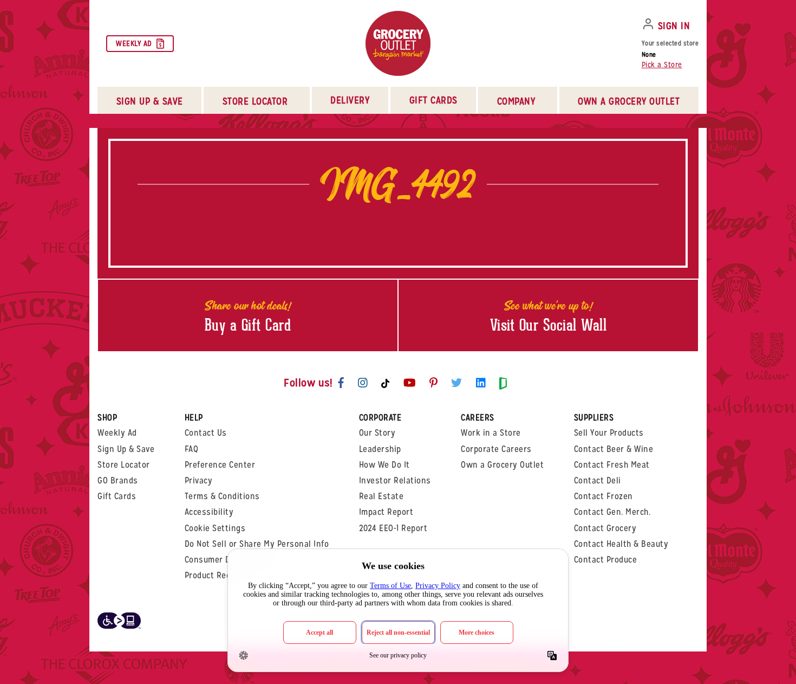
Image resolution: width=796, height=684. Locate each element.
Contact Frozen (603, 496)
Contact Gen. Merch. (612, 512)
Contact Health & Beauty (621, 544)
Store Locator (123, 464)
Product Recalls (215, 575)
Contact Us (206, 432)
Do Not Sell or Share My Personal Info (257, 544)
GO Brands (117, 480)
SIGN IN (674, 26)
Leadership (380, 449)
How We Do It (384, 464)
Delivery (349, 100)
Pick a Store (662, 64)
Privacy (199, 480)
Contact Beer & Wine (614, 449)
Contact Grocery (605, 528)
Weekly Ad (134, 43)
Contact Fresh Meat (612, 464)
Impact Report (386, 512)
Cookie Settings (215, 528)
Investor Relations (395, 480)
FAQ (192, 449)
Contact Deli (597, 480)
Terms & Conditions (222, 496)
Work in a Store (491, 432)
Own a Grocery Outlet (502, 464)
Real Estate (381, 496)
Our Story (377, 432)
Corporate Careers (496, 449)
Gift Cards (433, 100)
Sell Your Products (609, 432)
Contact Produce (605, 559)
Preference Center (220, 464)
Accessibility (209, 512)
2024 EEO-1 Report (393, 528)
